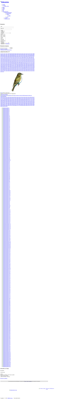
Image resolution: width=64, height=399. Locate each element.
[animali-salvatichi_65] (6, 156)
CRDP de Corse (9, 398)
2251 (28, 70)
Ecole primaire (8, 13)
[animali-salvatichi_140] (6, 254)
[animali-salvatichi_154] (6, 258)
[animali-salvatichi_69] (6, 158)
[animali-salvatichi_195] (6, 334)
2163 (3, 63)
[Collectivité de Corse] (13, 390)
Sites (3, 9)
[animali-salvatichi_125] (6, 220)
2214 (30, 68)
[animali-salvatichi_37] (6, 148)
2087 (6, 54)
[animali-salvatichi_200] (6, 337)
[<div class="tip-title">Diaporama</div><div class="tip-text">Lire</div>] (1, 92)
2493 (24, 65)
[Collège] (3, 37)
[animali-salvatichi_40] (6, 150)
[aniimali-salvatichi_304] (6, 354)
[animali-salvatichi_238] (6, 344)
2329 (26, 100)
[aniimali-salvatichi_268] (6, 362)
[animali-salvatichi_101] (6, 200)
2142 (33, 60)
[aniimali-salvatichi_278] (6, 241)
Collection (2, 32)
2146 (6, 61)
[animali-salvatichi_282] (6, 304)
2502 (5, 68)
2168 (24, 63)
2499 (24, 67)
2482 (26, 104)
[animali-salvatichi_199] (6, 338)
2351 (8, 102)
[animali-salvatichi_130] (6, 214)
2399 (10, 103)
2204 (30, 64)
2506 (12, 68)
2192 (26, 66)
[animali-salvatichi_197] (6, 335)
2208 (23, 68)
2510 (30, 69)
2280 (1, 100)
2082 (28, 54)
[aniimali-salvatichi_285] (6, 247)
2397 (3, 103)
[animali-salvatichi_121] (6, 234)
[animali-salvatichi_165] (6, 259)
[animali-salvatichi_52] (6, 165)
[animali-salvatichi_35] (6, 138)
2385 (28, 103)
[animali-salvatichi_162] (6, 266)
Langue (2, 30)
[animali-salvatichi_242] (6, 340)
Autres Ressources (5, 11)
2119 (12, 57)
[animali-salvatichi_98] (6, 207)
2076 (15, 53)
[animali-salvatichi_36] (6, 139)
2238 (12, 69)
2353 (19, 102)
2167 (28, 63)
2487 (10, 105)
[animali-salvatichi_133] (6, 218)
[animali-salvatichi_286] (6, 323)
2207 (33, 68)
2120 (8, 57)
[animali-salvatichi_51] (6, 152)
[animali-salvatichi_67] (6, 163)
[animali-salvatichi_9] (6, 110)
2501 (28, 67)
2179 (23, 62)
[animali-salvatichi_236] (6, 349)
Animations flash (7, 18)
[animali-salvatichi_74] (6, 182)
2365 (24, 101)
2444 (14, 101)
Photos (3, 7)
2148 (14, 61)
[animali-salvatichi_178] (6, 311)
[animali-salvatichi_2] (6, 113)
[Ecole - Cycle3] (3, 36)
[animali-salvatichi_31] (6, 128)
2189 (19, 66)
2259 (10, 98)
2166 (14, 63)
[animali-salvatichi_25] (6, 137)
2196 (15, 64)
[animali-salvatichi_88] (6, 178)
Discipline (2, 41)
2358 (1, 102)
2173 (1, 62)
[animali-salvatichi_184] (6, 310)
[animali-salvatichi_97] (6, 208)
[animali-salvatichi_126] (6, 213)
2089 (14, 54)
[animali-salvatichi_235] (6, 350)
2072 (23, 53)
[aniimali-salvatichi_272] (6, 224)
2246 (3, 98)
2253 (32, 70)
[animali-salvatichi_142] (6, 256)
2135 (24, 58)
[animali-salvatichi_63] (6, 154)
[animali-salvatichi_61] (6, 162)
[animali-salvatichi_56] (6, 167)
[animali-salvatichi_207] (6, 322)
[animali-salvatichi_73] (6, 183)
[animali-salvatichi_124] (6, 221)
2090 (17, 54)
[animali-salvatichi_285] (6, 302)
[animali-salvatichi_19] (6, 119)
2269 (17, 98)
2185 (12, 66)
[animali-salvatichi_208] (6, 330)
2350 (12, 102)
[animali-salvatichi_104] (6, 192)
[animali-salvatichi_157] (6, 270)
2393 (17, 103)
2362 (33, 100)
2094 (10, 56)
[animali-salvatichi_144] (6, 251)
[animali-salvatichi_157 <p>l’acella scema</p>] (17, 91)
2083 (32, 54)
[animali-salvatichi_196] (6, 333)
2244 (23, 97)
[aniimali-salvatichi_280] (6, 242)
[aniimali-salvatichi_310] (6, 360)
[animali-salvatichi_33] (6, 131)
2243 (15, 97)
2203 (33, 64)
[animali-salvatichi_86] (6, 176)
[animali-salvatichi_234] (6, 351)
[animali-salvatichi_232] (6, 347)
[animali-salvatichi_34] (6, 130)
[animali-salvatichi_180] (6, 314)
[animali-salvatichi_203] (6, 331)
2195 (6, 65)
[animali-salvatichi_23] (6, 134)
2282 (8, 100)
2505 (15, 68)
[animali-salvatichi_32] (6, 129)
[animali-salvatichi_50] (6, 143)
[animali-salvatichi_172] (6, 294)
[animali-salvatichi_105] (6, 191)
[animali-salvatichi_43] (6, 146)
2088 (10, 54)
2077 (5, 53)
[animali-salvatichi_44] (6, 145)
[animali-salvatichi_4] (6, 115)
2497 (5, 66)
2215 (26, 68)
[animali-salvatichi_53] (6, 164)
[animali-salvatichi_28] (6, 132)
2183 (32, 63)
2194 (10, 65)
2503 (1, 68)
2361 (30, 100)
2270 (14, 98)
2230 (14, 70)
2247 (33, 97)
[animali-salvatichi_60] (6, 161)
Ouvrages (3, 5)
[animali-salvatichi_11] (6, 116)
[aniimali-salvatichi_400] (6, 364)
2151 (19, 60)
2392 (21, 103)
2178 (8, 62)
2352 (15, 102)
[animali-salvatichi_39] (6, 149)
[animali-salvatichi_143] (6, 255)
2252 (24, 70)
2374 (17, 105)
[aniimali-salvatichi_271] (6, 223)
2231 (10, 70)
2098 (30, 55)
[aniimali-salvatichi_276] (6, 228)
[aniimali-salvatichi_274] (6, 226)
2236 (1, 69)
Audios (3, 8)
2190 (33, 66)
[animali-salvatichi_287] (6, 325)
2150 (23, 60)
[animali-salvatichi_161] (6, 272)
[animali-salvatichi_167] (6, 262)
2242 (19, 97)
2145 (3, 61)
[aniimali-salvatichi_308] (6, 358)
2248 (30, 97)
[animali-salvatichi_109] (6, 198)
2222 (21, 67)
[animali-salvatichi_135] (6, 216)
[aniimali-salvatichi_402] (6, 366)
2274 (32, 98)
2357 (5, 102)
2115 (31, 56)
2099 (12, 55)
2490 (24, 105)
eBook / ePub (6, 6)
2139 (31, 58)
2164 (33, 62)
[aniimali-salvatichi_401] (6, 365)
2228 (6, 70)
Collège (7, 14)
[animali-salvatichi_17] (6, 117)
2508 (1, 106)
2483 (30, 104)
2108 (22, 57)
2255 (5, 97)
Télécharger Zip (3, 49)
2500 (32, 67)
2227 (3, 70)
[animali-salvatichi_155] (6, 269)
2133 (17, 58)
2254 (1, 71)
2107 (26, 57)
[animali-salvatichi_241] (6, 339)
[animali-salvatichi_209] (6, 329)
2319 (19, 100)
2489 (21, 105)
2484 (33, 104)
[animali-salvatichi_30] (6, 126)
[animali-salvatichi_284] (6, 301)
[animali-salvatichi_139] (6, 253)
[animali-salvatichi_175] (6, 295)
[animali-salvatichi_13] (6, 124)
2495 (32, 65)
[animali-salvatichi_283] (6, 303)
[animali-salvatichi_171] (6, 293)
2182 (12, 62)
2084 (1, 55)
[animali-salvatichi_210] (6, 328)
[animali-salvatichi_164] (6, 260)
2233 (19, 69)
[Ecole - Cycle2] (3, 35)
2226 (26, 69)
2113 (19, 57)
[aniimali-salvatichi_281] (6, 245)
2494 (28, 65)
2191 (30, 66)
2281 (12, 100)
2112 (6, 58)
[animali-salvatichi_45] (6, 141)
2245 (26, 97)
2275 (28, 98)
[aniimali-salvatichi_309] (6, 359)
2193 (23, 66)
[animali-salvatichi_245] (6, 341)
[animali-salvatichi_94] (6, 201)
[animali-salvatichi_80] (6, 181)
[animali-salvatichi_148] (6, 287)
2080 (33, 53)
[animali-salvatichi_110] (6, 197)
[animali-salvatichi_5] (6, 112)
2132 (20, 58)
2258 (6, 98)
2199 (5, 64)
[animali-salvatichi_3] (6, 114)
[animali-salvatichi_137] (6, 252)
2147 (17, 61)
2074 (30, 53)
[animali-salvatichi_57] (6, 169)
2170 (17, 63)
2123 (23, 59)
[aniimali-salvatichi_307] (6, 357)
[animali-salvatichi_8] (6, 109)
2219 (17, 67)
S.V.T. (9, 15)
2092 (3, 56)
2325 (26, 102)
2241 (21, 70)
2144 (26, 60)
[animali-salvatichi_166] (6, 261)
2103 (26, 55)
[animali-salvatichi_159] (6, 291)
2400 (6, 103)
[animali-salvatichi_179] (6, 313)
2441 (3, 101)
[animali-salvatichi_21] (6, 125)
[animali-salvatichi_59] (6, 168)
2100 (8, 55)
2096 (14, 56)
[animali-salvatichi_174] (6, 296)
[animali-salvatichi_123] (6, 232)
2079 (12, 53)
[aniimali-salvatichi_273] (6, 225)
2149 (10, 61)
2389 (12, 104)
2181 (15, 62)
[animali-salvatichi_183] (6, 315)
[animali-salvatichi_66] (6, 157)
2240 (8, 69)
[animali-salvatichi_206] (6, 321)
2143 (30, 60)
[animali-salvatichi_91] (6, 189)
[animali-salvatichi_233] (6, 348)
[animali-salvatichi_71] (6, 171)
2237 (5, 69)
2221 (19, 68)
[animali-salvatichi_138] (6, 249)
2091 (5, 55)
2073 (26, 53)
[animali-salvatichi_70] (6, 170)
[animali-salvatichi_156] (6, 267)
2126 (33, 59)
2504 (8, 68)
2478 (5, 59)
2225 (33, 69)
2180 (19, 62)
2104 (23, 55)
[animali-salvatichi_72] (6, 184)
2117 (1, 57)
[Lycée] (3, 38)
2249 (12, 97)
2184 (1, 64)
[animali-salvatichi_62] (6, 155)
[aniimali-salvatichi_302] (6, 353)
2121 (10, 58)
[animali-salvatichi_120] (6, 235)
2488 (14, 105)
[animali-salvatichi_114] (6, 210)
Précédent (6, 94)
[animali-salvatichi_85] (6, 175)
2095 (17, 56)
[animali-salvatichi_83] (6, 173)
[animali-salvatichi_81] (6, 180)
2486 (6, 105)
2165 (10, 63)
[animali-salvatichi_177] (6, 312)
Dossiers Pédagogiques (8, 12)
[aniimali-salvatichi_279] (6, 243)
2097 (33, 55)
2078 (8, 53)
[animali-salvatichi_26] (6, 136)
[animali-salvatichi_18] (6, 118)
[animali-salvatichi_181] (6, 317)
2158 (12, 60)
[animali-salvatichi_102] (6, 199)
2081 (3, 54)
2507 (32, 105)
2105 (21, 56)
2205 (26, 64)
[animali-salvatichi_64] (6, 153)
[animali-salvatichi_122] (6, 233)
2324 (30, 102)
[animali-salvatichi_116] (6, 222)
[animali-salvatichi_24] (6, 135)
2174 (32, 61)
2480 (19, 104)
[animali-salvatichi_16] (6, 121)
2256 (1, 97)
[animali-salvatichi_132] (6, 219)
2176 (24, 61)
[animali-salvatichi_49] (6, 144)
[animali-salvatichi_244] (6, 342)
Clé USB (5, 17)
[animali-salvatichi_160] (6, 273)
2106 (24, 56)
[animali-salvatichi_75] (6, 185)
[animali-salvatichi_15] (6, 122)
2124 (8, 59)
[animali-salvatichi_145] (6, 250)
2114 (15, 57)
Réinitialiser (8, 43)
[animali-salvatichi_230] (6, 346)
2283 (5, 100)
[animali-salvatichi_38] (6, 147)
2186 (17, 65)
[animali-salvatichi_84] (6, 172)
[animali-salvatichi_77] (6, 188)
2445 (6, 101)
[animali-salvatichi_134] (6, 217)
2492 (21, 65)
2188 (15, 66)
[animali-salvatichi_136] (6, 236)
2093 (6, 56)
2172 (26, 62)
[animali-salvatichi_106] (6, 190)
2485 (3, 105)
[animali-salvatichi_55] (6, 166)
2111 (3, 58)
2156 (1, 60)
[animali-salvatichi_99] (6, 206)
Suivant (1, 96)
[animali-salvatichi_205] (6, 319)
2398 (14, 103)
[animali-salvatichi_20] (6, 120)
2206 (3, 67)
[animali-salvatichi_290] (6, 324)
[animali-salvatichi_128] (6, 212)
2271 (21, 98)
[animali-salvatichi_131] (6, 215)
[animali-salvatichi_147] (6, 237)
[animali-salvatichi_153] (6, 257)
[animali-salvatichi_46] (6, 140)
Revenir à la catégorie (3, 378)
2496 (1, 66)
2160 (5, 60)
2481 (23, 104)
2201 (23, 64)
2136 (28, 58)
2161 (21, 61)
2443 (21, 101)
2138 (1, 59)
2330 (23, 100)
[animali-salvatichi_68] (6, 159)
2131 (15, 59)
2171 (30, 62)
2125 (30, 59)
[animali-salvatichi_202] (6, 332)
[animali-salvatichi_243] (6, 343)
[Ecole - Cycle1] (3, 34)
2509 (5, 106)
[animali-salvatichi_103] (6, 193)
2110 (33, 57)
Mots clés (2, 28)
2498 (8, 66)
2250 (8, 97)
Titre (1, 26)
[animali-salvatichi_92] (6, 203)
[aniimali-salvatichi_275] (6, 227)
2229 (17, 70)
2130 (12, 59)
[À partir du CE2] (3, 40)
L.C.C (9, 16)
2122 (26, 59)
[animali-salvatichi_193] (6, 318)
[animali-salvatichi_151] (6, 276)
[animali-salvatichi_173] (6, 297)
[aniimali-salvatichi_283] (6, 246)
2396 (33, 102)
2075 (19, 53)
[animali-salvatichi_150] (6, 282)
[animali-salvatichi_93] (6, 202)
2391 (5, 104)
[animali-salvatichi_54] (6, 160)
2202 (3, 65)
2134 (13, 58)
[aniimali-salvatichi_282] (6, 244)
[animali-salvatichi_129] (6, 211)
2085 (24, 54)
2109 (29, 57)
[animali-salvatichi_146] (6, 238)
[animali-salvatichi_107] (6, 194)
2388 (1, 104)
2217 (6, 67)
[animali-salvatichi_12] (6, 123)
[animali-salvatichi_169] (6, 265)
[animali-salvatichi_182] (6, 316)
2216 (10, 67)
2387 (32, 103)
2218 (14, 67)
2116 (28, 56)
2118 (4, 57)
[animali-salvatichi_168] (6, 264)
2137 (19, 59)
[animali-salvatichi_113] (6, 209)
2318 (15, 100)
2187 (14, 65)
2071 (1, 53)
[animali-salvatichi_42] (6, 151)
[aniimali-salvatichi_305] (6, 355)
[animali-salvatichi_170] (6, 263)
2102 (19, 55)
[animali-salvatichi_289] (6, 326)
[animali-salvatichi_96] (6, 204)
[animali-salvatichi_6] (6, 111)
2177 (5, 62)
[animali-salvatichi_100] (6, 205)
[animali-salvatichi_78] (6, 187)
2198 (8, 64)
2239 (15, 69)
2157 (15, 60)
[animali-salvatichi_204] (6, 320)
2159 (8, 60)
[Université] (3, 39)
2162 (6, 63)
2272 (24, 98)
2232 (23, 69)
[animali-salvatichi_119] (6, 231)
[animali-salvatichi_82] (6, 174)
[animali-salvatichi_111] (6, 196)
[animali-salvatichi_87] (6, 179)
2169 (21, 63)
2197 (12, 64)
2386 (24, 103)
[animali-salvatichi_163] (6, 307)
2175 (28, 61)
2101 (15, 55)
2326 (23, 102)
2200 (19, 64)
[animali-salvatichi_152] (6, 240)
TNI (3, 10)
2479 (15, 104)
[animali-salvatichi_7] (6, 108)
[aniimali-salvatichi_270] (6, 363)
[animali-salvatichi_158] (6, 271)
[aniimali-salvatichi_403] (6, 268)
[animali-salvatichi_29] (6, 127)
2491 (28, 105)
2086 (21, 54)
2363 (32, 101)
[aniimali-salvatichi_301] (6, 352)
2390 (8, 104)
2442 (10, 101)
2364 (28, 101)
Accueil (3, 4)
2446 (17, 101)
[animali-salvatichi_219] (6, 361)
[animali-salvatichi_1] (6, 107)
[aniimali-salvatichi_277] (6, 229)
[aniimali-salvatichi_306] (6, 356)
